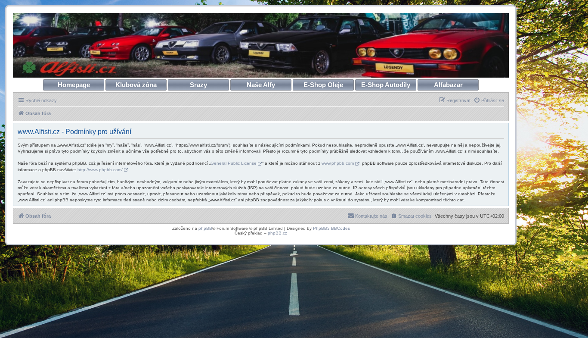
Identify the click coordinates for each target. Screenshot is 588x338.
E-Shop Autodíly (385, 84)
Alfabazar (448, 84)
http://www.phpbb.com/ (100, 169)
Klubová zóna (136, 84)
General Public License (233, 163)
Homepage (74, 84)
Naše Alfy (261, 84)
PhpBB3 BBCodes (331, 228)
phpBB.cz (277, 233)
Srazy (198, 84)
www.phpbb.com (338, 163)
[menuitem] (488, 100)
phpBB (205, 228)
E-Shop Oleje (323, 84)
